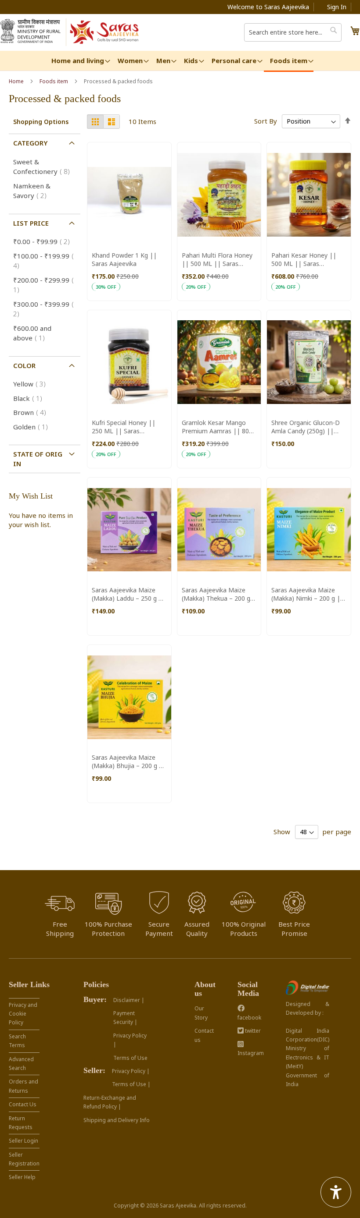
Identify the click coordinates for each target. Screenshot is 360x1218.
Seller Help (22, 1177)
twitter (252, 1030)
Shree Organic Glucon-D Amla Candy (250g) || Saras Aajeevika (305, 426)
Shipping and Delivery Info (116, 1120)
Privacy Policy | (130, 1040)
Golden (33, 426)
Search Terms (17, 1041)
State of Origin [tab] (37, 458)
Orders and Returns (23, 1086)
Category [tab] (30, 142)
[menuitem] (77, 61)
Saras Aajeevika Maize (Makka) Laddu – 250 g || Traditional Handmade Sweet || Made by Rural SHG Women (129, 594)
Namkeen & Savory (32, 190)
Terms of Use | (131, 1084)
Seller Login (23, 1140)
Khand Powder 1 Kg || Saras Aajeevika (124, 259)
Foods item (54, 81)
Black (30, 398)
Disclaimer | (128, 1000)
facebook (249, 1017)
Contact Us (22, 1104)
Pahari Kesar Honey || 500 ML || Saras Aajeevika (303, 259)
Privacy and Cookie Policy (23, 1014)
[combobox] (293, 32)
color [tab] (24, 365)
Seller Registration (24, 1159)
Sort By (265, 121)
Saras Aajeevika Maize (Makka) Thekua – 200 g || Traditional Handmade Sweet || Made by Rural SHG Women (218, 594)
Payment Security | (125, 1017)
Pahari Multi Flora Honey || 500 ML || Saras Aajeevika (217, 259)
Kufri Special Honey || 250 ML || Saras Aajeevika (123, 426)
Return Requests (20, 1123)
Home (17, 81)
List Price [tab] (31, 223)
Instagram (251, 1053)
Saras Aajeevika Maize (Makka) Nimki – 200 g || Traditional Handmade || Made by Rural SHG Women (307, 594)
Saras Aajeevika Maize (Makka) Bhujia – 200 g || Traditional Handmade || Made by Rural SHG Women (129, 761)
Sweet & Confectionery (44, 166)
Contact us (204, 1035)
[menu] (180, 61)
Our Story (201, 1013)
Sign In (336, 7)
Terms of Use (130, 1058)
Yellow (32, 383)
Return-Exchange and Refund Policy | (109, 1102)
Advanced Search (21, 1063)
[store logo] (104, 32)
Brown (32, 412)
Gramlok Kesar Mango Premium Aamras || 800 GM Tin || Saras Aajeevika (217, 426)
